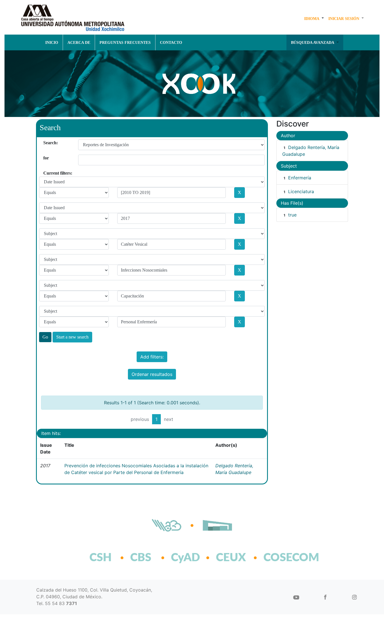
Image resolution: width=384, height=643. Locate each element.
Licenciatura (301, 191)
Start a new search (72, 337)
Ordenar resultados (152, 374)
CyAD (185, 557)
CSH (100, 557)
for (45, 157)
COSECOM (279, 557)
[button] (314, 18)
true (292, 215)
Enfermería (299, 178)
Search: (45, 142)
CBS (140, 557)
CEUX (231, 557)
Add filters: (152, 357)
